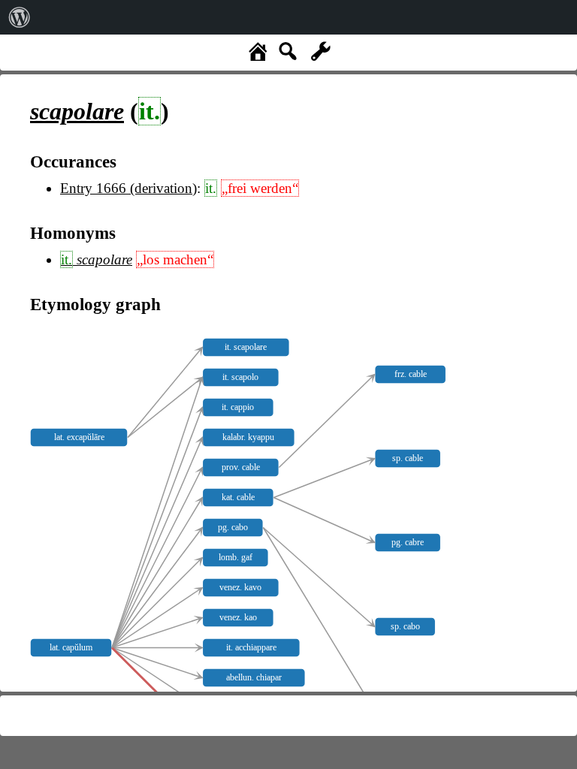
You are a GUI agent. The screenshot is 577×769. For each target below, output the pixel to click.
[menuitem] (19, 17)
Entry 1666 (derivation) (128, 188)
